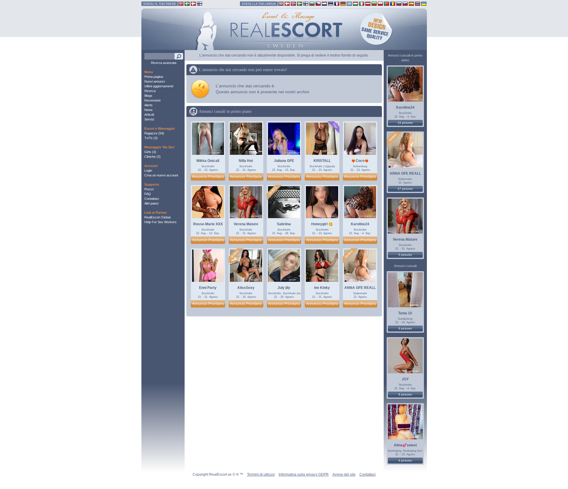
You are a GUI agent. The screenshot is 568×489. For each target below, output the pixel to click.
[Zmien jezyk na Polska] (380, 3)
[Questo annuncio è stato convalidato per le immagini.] (273, 191)
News (148, 110)
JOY (405, 379)
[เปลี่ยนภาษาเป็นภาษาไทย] (417, 3)
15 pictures (405, 122)
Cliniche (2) (152, 156)
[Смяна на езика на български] (311, 3)
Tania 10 (405, 313)
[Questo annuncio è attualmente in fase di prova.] (335, 125)
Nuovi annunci (154, 81)
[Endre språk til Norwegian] (293, 3)
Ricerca (150, 91)
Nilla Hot (246, 161)
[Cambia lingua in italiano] (361, 3)
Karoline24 (360, 224)
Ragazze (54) (154, 133)
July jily (283, 288)
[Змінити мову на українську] (423, 3)
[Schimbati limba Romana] (392, 3)
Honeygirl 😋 (322, 224)
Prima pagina (153, 76)
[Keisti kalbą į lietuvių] (374, 3)
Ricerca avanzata (163, 63)
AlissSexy (245, 288)
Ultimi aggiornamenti (158, 86)
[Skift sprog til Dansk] (287, 3)
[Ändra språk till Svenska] (299, 3)
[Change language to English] (280, 3)
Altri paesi (151, 203)
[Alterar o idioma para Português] (386, 3)
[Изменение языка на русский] (398, 3)
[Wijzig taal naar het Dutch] (324, 3)
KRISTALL (322, 161)
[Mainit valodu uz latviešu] (367, 3)
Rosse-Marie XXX (208, 224)
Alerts (148, 105)
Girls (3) (150, 152)
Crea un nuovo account (161, 175)
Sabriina (284, 224)
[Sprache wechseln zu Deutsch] (343, 3)
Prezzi (149, 189)
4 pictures (405, 460)
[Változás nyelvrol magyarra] (355, 3)
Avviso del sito (344, 474)
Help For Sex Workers (160, 222)
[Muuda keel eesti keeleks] (330, 3)
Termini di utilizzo (261, 474)
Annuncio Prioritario (208, 177)
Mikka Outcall (207, 161)
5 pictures (405, 254)
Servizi (149, 119)
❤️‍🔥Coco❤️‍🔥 (360, 161)
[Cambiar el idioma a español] (411, 3)
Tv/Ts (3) (151, 138)
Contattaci (151, 198)
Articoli (149, 114)
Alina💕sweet (405, 445)
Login (148, 170)
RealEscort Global (157, 217)
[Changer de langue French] (336, 3)
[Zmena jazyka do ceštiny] (318, 3)
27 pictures (405, 188)
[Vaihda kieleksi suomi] (305, 3)
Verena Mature (246, 224)
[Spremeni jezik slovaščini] (405, 3)
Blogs (148, 95)
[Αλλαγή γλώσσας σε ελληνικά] (349, 3)
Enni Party (208, 288)
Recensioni (152, 100)
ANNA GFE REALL (360, 288)
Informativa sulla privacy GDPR (304, 474)
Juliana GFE (284, 161)
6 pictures (405, 328)
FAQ (147, 194)
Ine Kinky (322, 288)
